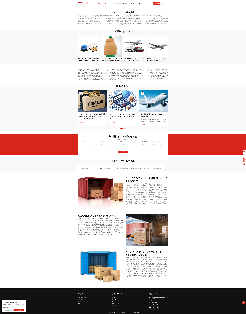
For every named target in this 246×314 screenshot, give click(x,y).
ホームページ (102, 3)
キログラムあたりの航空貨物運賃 (103, 168)
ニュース (140, 3)
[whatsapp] (244, 157)
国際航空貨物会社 (156, 168)
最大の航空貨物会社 (136, 168)
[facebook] (154, 307)
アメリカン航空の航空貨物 (121, 168)
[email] (244, 161)
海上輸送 (80, 301)
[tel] (244, 154)
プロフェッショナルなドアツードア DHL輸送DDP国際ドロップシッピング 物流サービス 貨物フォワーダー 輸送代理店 (111, 60)
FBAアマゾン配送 (82, 297)
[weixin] (244, 164)
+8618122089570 (155, 302)
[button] (121, 128)
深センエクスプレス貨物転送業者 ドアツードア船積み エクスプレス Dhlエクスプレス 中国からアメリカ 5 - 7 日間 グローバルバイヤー (88, 60)
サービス (110, 3)
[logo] (82, 3)
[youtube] (158, 307)
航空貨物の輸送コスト (85, 168)
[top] (243, 302)
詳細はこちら (88, 46)
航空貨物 (146, 168)
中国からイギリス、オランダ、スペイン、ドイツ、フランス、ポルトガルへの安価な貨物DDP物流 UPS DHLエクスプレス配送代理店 (134, 60)
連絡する (132, 3)
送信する (123, 151)
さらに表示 (81, 122)
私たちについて (123, 3)
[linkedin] (150, 307)
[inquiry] (244, 151)
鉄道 (79, 303)
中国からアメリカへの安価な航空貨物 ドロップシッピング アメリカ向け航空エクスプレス (157, 60)
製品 (116, 3)
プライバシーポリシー (139, 312)
